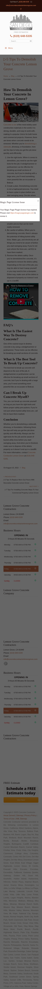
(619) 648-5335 (24, 2)
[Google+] (21, 9)
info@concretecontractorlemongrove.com (21, 5)
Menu (10, 48)
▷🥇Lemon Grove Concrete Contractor (21, 21)
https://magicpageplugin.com (22, 213)
